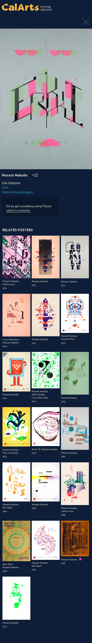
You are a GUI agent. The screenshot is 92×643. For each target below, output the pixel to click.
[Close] (86, 24)
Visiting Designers (17, 192)
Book (83, 7)
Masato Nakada (14, 175)
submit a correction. (18, 210)
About (72, 7)
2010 (5, 188)
